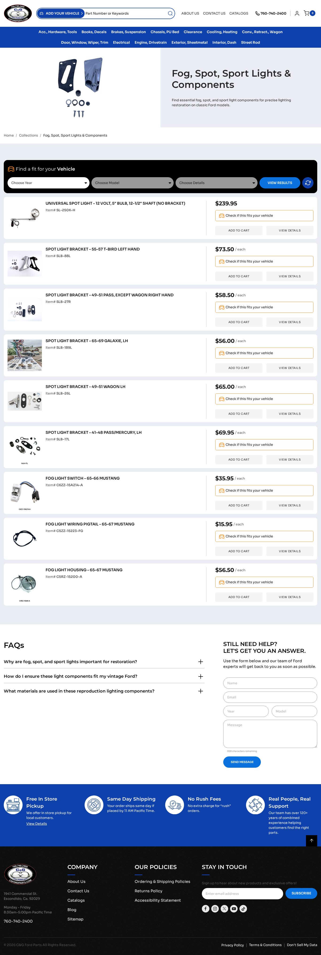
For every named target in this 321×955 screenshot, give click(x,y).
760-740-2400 (273, 13)
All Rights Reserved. (59, 945)
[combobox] (130, 13)
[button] (61, 13)
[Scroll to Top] (311, 840)
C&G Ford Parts (29, 945)
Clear (307, 182)
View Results (280, 183)
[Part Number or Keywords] (170, 13)
